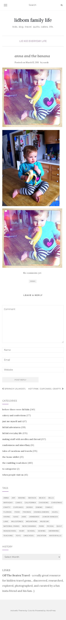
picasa (50, 526)
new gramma (29, 526)
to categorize (9, 468)
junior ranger (50, 517)
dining (39, 507)
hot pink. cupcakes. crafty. (45, 389)
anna (32, 281)
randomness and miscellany (16, 445)
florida (8, 512)
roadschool (10, 531)
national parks (11, 526)
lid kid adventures (11, 427)
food (17, 512)
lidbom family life (33, 20)
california (30, 503)
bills (51, 498)
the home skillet (10, 457)
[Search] (62, 5)
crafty (7, 507)
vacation (41, 536)
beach (42, 498)
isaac (16, 517)
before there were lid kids (15, 409)
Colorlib (31, 610)
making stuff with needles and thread (21, 439)
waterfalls (55, 536)
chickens (43, 503)
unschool (29, 536)
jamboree (34, 517)
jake (24, 517)
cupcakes (18, 507)
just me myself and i (12, 421)
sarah (46, 62)
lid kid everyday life (33, 41)
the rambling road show (14, 463)
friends (27, 512)
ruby (21, 531)
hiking (7, 517)
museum (44, 521)
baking (21, 498)
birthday (8, 503)
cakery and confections (14, 415)
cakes (19, 503)
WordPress (51, 610)
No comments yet (32, 273)
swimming (54, 531)
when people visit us (12, 474)
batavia (32, 498)
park (41, 526)
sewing (42, 531)
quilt (59, 526)
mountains (31, 521)
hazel (55, 512)
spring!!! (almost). (15, 389)
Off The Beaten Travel (16, 575)
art (13, 498)
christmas (56, 503)
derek (29, 507)
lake (6, 521)
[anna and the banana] (32, 97)
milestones (17, 521)
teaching (8, 536)
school (31, 531)
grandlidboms (41, 512)
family (49, 507)
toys (18, 536)
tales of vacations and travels (17, 451)
